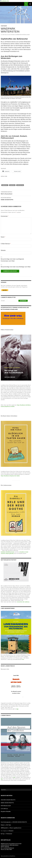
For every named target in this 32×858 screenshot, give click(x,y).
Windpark (12, 185)
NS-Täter (8, 825)
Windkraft (5, 185)
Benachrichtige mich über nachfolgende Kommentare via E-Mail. (12, 260)
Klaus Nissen (11, 34)
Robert (2, 825)
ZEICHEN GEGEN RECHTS (8, 799)
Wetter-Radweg (5, 846)
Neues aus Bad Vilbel (6, 849)
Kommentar (4, 216)
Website (3, 250)
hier (17, 709)
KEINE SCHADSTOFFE (7, 198)
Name (3, 237)
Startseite (4, 26)
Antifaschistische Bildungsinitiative (9, 845)
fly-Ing (2, 833)
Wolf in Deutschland (6, 193)
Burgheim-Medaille (6, 811)
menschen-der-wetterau (23, 601)
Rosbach (11, 830)
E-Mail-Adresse (6, 243)
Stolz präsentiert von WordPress (8, 856)
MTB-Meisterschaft (6, 805)
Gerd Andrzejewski (6, 822)
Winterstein (20, 185)
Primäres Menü (30, 4)
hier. (23, 659)
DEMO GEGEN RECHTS (7, 802)
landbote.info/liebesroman (7, 552)
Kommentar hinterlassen (22, 34)
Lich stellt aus (4, 808)
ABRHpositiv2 (4, 828)
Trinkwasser (9, 833)
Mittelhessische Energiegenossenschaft (11, 843)
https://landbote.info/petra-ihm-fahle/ (10, 475)
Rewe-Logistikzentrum (15, 828)
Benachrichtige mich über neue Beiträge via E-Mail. (16, 266)
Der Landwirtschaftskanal (7, 848)
